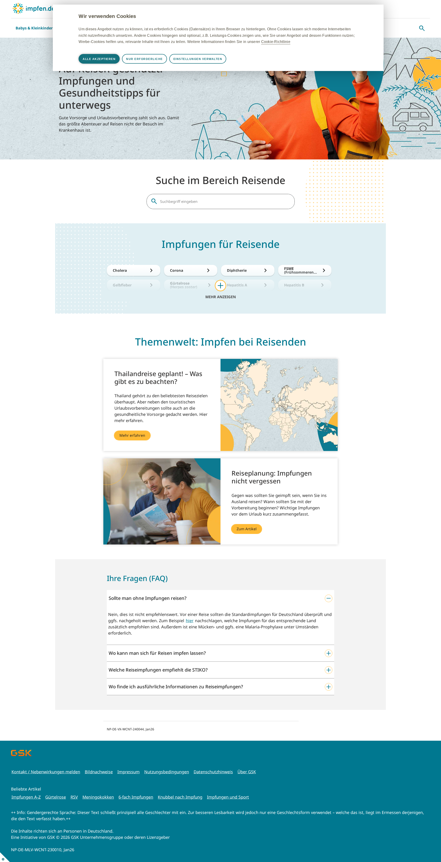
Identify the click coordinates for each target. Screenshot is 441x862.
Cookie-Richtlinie (275, 42)
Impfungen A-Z (26, 797)
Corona (176, 270)
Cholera (120, 270)
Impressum (128, 771)
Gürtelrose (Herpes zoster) (183, 285)
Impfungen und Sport (228, 797)
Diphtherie (237, 270)
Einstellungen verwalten (197, 59)
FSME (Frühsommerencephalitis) (301, 270)
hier (189, 620)
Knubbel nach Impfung (180, 797)
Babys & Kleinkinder (34, 28)
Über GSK (246, 771)
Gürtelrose (55, 797)
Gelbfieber (122, 285)
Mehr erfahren (132, 435)
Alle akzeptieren (99, 59)
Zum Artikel (247, 528)
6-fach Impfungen (136, 797)
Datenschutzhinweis (213, 771)
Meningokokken (98, 797)
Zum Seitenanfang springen (423, 844)
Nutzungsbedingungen (166, 771)
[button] (220, 598)
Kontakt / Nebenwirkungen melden (45, 771)
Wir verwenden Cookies (107, 16)
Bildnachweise (99, 771)
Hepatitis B (294, 285)
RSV (74, 797)
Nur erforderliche (144, 59)
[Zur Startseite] (34, 8)
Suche (421, 28)
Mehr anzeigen (220, 296)
